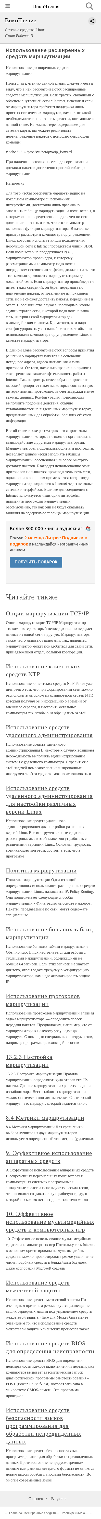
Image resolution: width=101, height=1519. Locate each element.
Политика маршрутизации (41, 870)
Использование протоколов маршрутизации (43, 1000)
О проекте (37, 1499)
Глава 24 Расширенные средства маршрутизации (45, 1513)
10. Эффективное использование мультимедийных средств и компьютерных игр (50, 1221)
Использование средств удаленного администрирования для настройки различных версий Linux (49, 799)
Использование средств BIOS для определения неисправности (50, 1347)
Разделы (58, 1499)
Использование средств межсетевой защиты (38, 1286)
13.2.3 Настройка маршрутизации (29, 1060)
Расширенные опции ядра (81, 1513)
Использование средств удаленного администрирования (49, 731)
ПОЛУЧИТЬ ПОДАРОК (36, 562)
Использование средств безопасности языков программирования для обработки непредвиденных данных (43, 1425)
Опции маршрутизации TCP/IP (47, 613)
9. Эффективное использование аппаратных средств (49, 1157)
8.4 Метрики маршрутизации (45, 1117)
